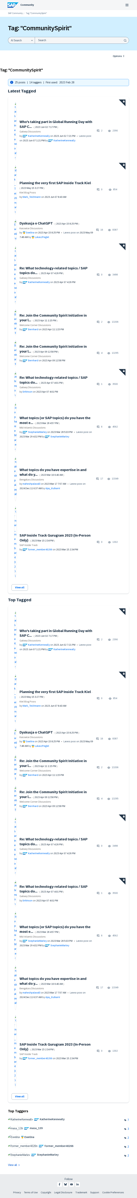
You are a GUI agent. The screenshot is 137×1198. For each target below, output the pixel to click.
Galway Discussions (30, 131)
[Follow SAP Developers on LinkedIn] (77, 1184)
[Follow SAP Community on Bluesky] (65, 1184)
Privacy (17, 1192)
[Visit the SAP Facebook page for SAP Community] (59, 1184)
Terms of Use (31, 1192)
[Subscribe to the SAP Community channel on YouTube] (71, 1184)
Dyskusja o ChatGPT (49, 223)
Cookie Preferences (113, 1192)
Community (27, 5)
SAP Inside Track (29, 545)
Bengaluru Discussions (32, 479)
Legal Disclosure (63, 1192)
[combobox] (82, 40)
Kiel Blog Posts (28, 192)
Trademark (81, 1192)
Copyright (46, 1192)
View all (19, 587)
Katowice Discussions (31, 228)
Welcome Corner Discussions (35, 325)
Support (94, 1192)
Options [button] (117, 56)
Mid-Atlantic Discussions (33, 427)
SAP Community (15, 13)
